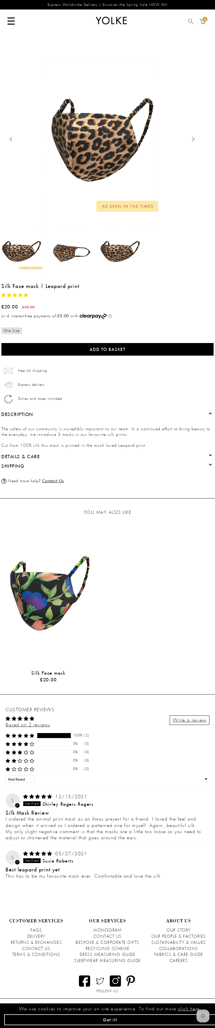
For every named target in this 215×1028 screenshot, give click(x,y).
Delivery (36, 936)
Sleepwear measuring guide (107, 960)
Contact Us (53, 480)
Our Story (179, 930)
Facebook (85, 981)
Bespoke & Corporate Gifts (107, 942)
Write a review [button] (189, 720)
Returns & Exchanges (36, 942)
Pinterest (131, 981)
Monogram (107, 930)
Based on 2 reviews (28, 725)
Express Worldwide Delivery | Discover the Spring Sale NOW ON (108, 5)
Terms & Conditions (36, 954)
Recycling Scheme (108, 948)
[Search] (191, 22)
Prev (11, 139)
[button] (14, 295)
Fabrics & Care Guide (178, 954)
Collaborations (178, 948)
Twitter (100, 981)
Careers (179, 960)
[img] (38, 797)
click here (189, 1009)
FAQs (36, 930)
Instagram (115, 981)
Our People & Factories (178, 936)
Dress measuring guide (107, 954)
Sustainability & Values (178, 942)
